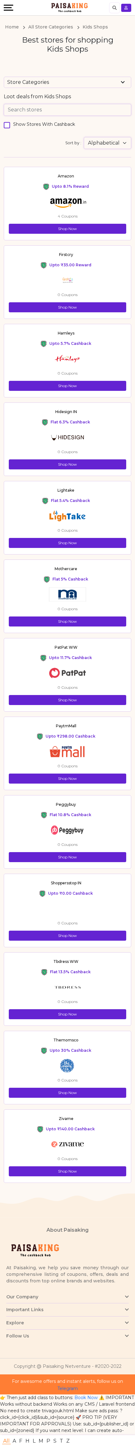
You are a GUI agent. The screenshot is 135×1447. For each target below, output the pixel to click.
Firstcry (66, 254)
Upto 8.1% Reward (70, 186)
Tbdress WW (65, 961)
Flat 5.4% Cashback (70, 500)
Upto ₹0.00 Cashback (70, 893)
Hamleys (66, 333)
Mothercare (66, 568)
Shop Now (67, 228)
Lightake (65, 490)
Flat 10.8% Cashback (70, 814)
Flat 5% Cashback (69, 579)
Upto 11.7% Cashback (70, 657)
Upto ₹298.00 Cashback (70, 736)
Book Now (86, 1397)
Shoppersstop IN (66, 883)
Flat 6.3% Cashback (70, 422)
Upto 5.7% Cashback (69, 343)
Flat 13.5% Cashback (70, 971)
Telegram (67, 1388)
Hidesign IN (66, 411)
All (6, 1441)
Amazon (66, 176)
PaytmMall (66, 726)
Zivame (66, 1118)
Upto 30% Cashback (70, 1050)
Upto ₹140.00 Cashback (70, 1129)
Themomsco (65, 1040)
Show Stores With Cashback (44, 124)
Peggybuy (66, 804)
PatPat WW (66, 647)
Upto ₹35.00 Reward (69, 265)
